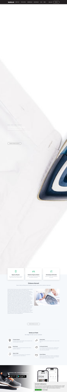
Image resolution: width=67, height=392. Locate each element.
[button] (36, 2)
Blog (41, 2)
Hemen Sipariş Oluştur (14, 143)
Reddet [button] (40, 389)
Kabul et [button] (36, 389)
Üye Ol (56, 2)
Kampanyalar (29, 2)
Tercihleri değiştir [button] (45, 389)
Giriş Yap (50, 2)
